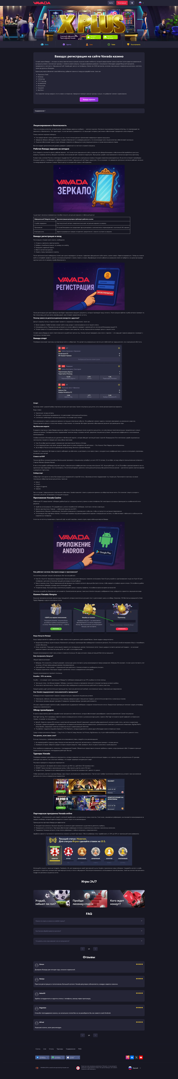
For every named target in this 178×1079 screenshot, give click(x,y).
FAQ (79, 1049)
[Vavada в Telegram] (132, 3)
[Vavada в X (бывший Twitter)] (136, 1057)
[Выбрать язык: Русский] (141, 3)
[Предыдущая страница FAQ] (82, 949)
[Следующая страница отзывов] (95, 1035)
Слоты (38, 1049)
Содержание (70, 1049)
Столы (51, 1049)
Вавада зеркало (89, 99)
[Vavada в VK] (132, 1057)
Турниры (60, 1049)
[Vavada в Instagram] (127, 1057)
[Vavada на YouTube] (141, 1057)
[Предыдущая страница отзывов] (82, 1035)
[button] (176, 24)
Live (44, 1049)
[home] (41, 3)
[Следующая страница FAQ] (95, 949)
